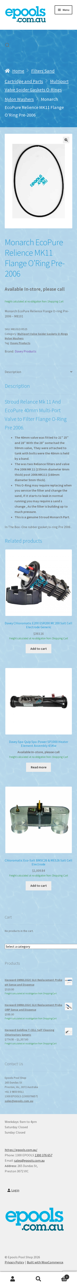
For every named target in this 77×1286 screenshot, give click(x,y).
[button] (66, 140)
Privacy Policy (14, 1262)
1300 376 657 (43, 1155)
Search (38, 1279)
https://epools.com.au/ (21, 1150)
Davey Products (20, 343)
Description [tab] (13, 372)
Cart (59, 1275)
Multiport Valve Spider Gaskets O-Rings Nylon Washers (37, 90)
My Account (13, 1279)
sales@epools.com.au (19, 1101)
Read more (38, 767)
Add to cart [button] (38, 648)
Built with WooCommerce (45, 1262)
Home (18, 71)
